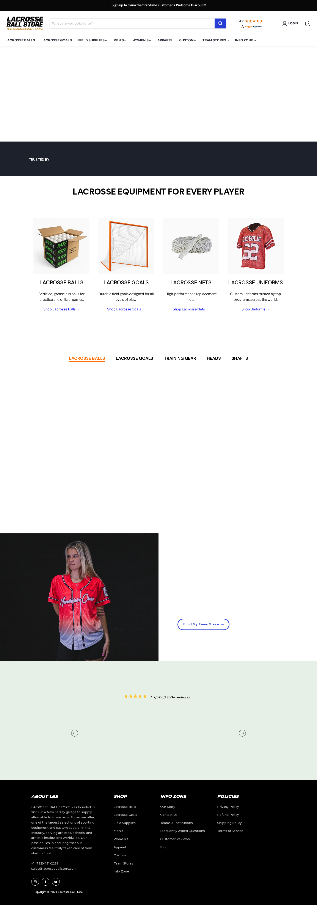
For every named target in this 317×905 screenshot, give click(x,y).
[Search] (220, 23)
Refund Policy (228, 815)
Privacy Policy (228, 807)
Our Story (167, 807)
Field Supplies (91, 40)
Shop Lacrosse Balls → (61, 309)
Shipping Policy (229, 823)
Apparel (165, 40)
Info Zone (244, 40)
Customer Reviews (175, 839)
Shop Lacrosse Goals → (126, 309)
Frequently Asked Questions (182, 831)
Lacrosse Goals (56, 40)
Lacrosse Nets (191, 282)
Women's (141, 40)
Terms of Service (230, 831)
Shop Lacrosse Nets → (191, 309)
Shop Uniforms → (256, 309)
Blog (163, 847)
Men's (118, 40)
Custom (186, 40)
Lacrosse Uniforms (255, 282)
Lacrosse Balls (20, 40)
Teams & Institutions (176, 823)
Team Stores (214, 40)
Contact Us (168, 815)
